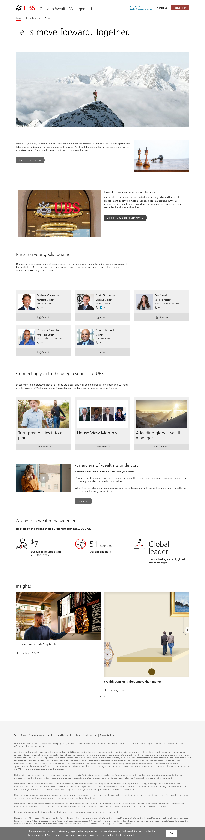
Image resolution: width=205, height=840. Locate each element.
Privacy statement (36, 735)
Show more (44, 447)
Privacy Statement (37, 835)
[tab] (100, 696)
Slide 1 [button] (100, 696)
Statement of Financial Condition (115, 818)
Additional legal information (60, 735)
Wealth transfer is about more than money (133, 681)
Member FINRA (43, 786)
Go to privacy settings (127, 835)
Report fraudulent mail (86, 735)
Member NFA (129, 789)
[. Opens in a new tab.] (25, 7)
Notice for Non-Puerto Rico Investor (58, 818)
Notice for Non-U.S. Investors (27, 818)
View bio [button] (53, 318)
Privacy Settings (107, 735)
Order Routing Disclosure (87, 818)
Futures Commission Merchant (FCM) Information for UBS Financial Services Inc (69, 823)
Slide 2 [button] (104, 696)
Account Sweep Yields (69, 821)
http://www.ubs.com (35, 746)
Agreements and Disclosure (119, 823)
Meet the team (33, 18)
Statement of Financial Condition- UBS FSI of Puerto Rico (157, 818)
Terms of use (20, 735)
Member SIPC (28, 786)
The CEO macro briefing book (36, 644)
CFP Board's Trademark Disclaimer (124, 821)
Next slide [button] (185, 630)
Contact (48, 18)
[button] (42, 307)
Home (18, 18)
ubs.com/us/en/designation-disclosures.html (98, 812)
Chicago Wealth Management (66, 8)
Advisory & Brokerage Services (93, 821)
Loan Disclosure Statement (46, 821)
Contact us (162, 8)
